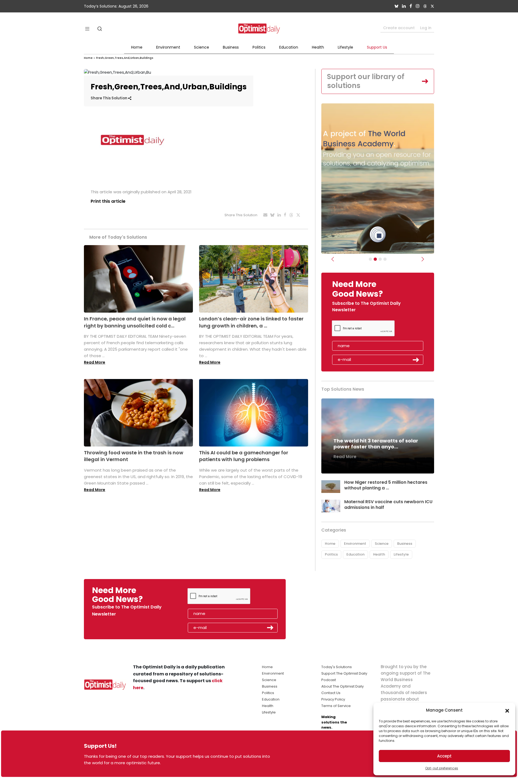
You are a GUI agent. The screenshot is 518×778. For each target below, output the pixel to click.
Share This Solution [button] (109, 98)
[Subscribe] (370, 259)
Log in (425, 28)
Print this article (108, 201)
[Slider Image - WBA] (375, 259)
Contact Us (330, 692)
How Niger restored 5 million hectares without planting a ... (385, 485)
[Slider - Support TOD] (380, 259)
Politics (259, 47)
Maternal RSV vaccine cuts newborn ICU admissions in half (388, 504)
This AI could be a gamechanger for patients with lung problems (243, 456)
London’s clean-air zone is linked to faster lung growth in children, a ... (251, 322)
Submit (416, 359)
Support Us (377, 47)
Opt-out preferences (441, 768)
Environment (168, 47)
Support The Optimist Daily (344, 673)
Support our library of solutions (365, 81)
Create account (399, 28)
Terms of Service (336, 705)
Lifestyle (345, 47)
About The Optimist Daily (342, 686)
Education (288, 47)
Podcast (328, 679)
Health (318, 47)
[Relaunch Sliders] (385, 259)
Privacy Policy (333, 699)
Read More (94, 362)
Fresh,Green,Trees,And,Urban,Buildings (124, 58)
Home (136, 47)
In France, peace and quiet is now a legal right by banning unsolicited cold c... (135, 322)
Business (231, 47)
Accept (444, 756)
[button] (507, 710)
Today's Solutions (336, 666)
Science (201, 47)
